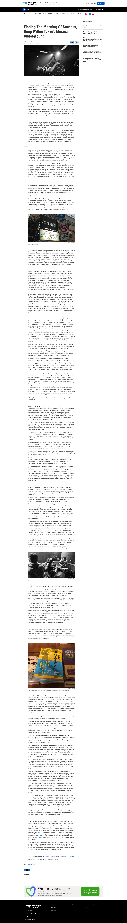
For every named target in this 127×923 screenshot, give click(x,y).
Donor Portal (92, 3)
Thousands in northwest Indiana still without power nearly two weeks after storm (92, 52)
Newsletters (80, 13)
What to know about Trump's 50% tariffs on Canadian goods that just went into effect (92, 60)
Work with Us (53, 907)
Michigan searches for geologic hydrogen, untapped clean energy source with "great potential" (93, 39)
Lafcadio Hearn (38, 835)
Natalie (60, 468)
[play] (24, 9)
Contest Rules (71, 907)
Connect (64, 13)
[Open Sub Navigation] (26, 13)
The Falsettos (43, 326)
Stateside (30, 13)
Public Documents (54, 910)
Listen (57, 13)
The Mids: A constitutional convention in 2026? (93, 26)
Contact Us (53, 904)
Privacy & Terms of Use (90, 904)
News (23, 13)
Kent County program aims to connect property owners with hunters (92, 32)
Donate (101, 3)
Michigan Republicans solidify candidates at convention (90, 45)
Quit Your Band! (46, 856)
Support (72, 13)
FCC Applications (89, 907)
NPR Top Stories (31, 864)
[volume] (28, 9)
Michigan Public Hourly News (74, 904)
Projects (50, 13)
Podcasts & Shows (40, 13)
